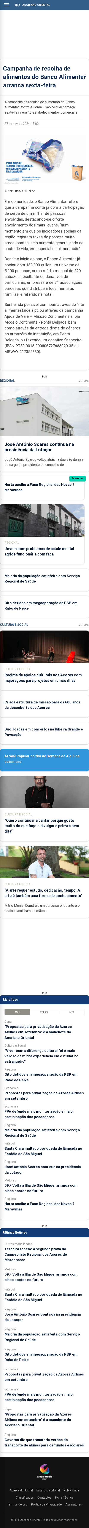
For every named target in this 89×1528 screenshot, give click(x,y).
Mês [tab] (71, 1011)
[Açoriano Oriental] (44, 1480)
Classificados (25, 1497)
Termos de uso (17, 1504)
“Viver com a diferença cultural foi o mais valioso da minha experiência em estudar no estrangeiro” (41, 1056)
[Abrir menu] (6, 5)
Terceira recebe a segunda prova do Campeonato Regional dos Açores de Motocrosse (36, 1254)
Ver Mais (84, 381)
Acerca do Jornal (21, 1490)
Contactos (44, 1497)
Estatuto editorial (48, 1490)
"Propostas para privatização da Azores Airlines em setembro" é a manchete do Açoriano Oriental (38, 1032)
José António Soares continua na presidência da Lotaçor (39, 447)
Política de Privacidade (46, 1504)
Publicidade (71, 1490)
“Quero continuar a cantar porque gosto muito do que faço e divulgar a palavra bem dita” (42, 825)
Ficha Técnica (64, 1497)
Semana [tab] (44, 1011)
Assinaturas (73, 1504)
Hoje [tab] (17, 1011)
